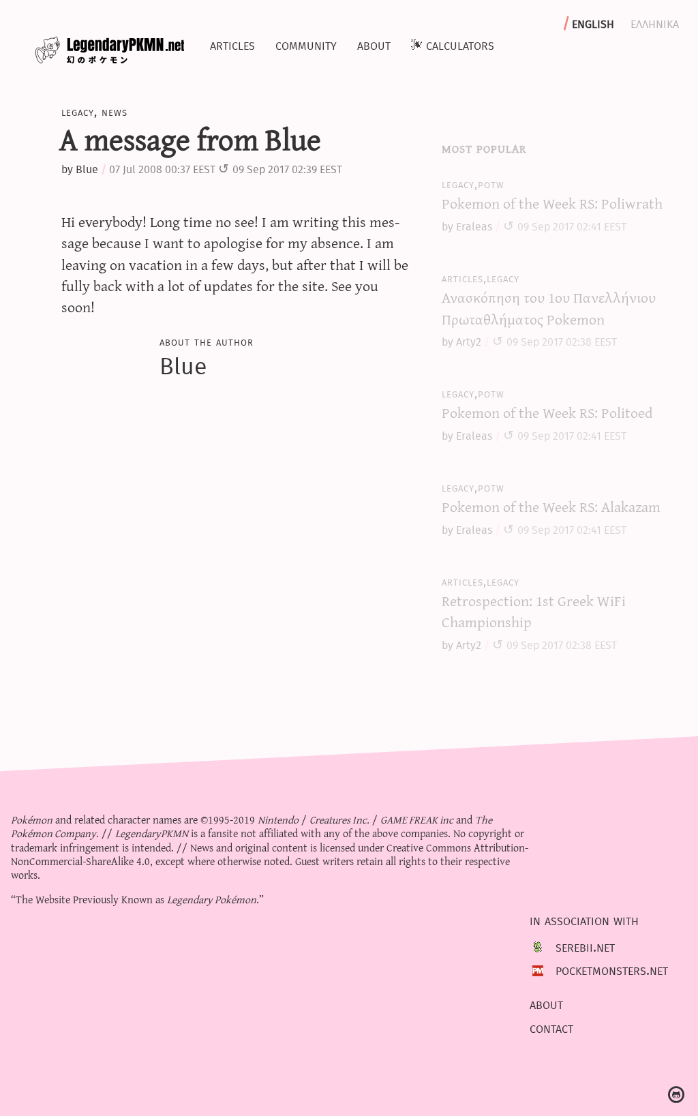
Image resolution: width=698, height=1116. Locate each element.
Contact (551, 1027)
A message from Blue (190, 138)
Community (306, 44)
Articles (232, 44)
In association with (584, 920)
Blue (87, 169)
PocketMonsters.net (612, 969)
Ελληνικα (655, 22)
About (374, 44)
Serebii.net (585, 946)
